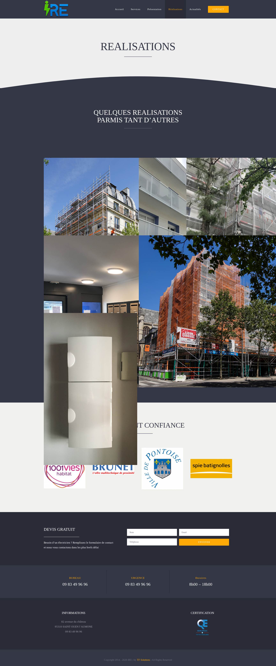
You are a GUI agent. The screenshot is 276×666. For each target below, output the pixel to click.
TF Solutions (143, 659)
